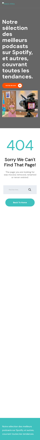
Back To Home (20, 202)
